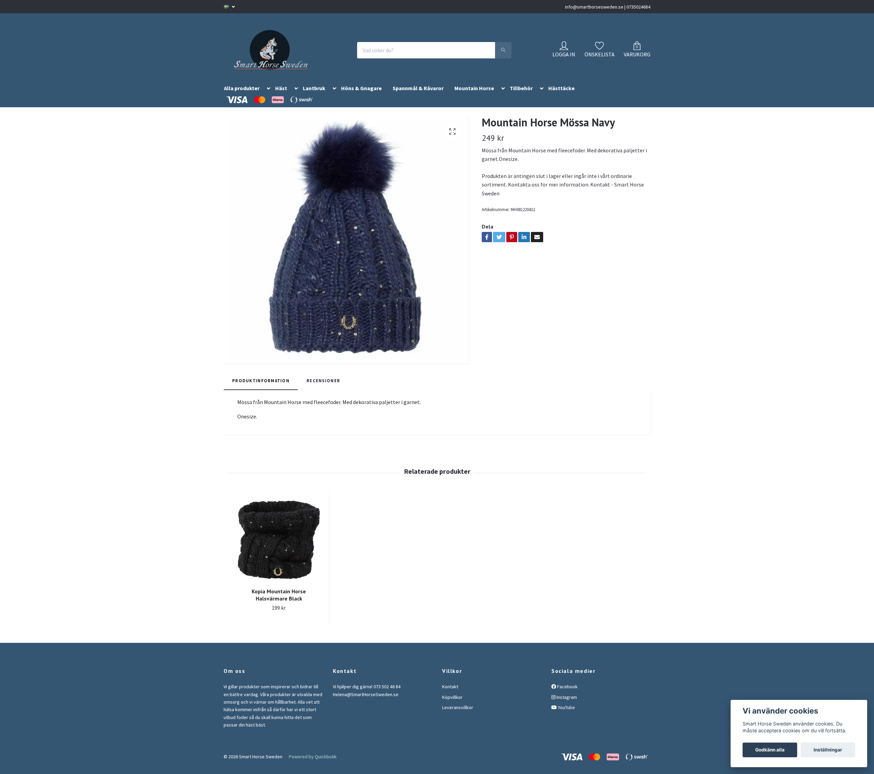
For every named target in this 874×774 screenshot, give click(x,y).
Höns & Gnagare (361, 96)
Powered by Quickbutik (313, 765)
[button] (267, 98)
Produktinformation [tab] (261, 388)
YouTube (566, 716)
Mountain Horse (474, 96)
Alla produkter (241, 96)
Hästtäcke (561, 96)
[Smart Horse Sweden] (277, 54)
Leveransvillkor (457, 716)
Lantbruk (314, 96)
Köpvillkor (452, 705)
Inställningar (828, 749)
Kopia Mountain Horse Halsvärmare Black (279, 603)
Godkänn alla (770, 749)
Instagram (566, 705)
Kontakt (450, 695)
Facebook (567, 695)
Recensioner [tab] (323, 388)
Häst (281, 96)
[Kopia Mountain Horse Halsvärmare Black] (279, 547)
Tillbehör (521, 96)
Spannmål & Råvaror (418, 96)
